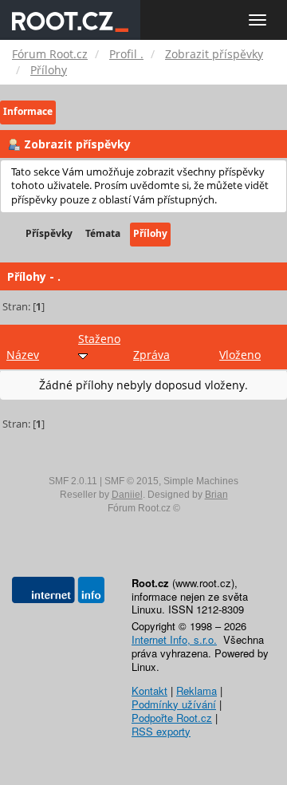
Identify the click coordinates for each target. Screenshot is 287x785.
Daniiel (127, 494)
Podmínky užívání (174, 704)
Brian (216, 494)
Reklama (196, 690)
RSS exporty (161, 731)
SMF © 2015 (131, 481)
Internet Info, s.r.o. (174, 639)
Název (22, 354)
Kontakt (149, 690)
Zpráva (151, 354)
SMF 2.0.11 (73, 481)
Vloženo (240, 354)
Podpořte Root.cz (172, 717)
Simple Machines (200, 481)
